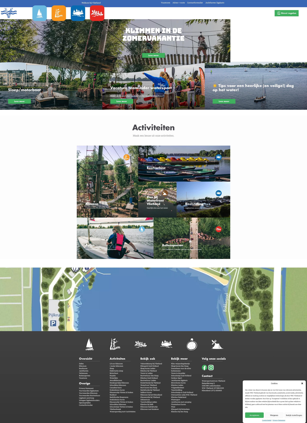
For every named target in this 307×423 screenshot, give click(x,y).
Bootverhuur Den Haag (149, 375)
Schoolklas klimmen (118, 385)
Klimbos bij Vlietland (148, 371)
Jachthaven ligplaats (214, 2)
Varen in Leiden (146, 373)
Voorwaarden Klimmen (88, 393)
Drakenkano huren (117, 390)
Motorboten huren (178, 383)
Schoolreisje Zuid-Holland (181, 375)
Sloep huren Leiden (147, 368)
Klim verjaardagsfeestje (180, 363)
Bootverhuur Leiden (148, 380)
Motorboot (114, 373)
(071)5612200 (219, 388)
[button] (302, 383)
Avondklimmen (116, 380)
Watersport (175, 399)
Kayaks (113, 375)
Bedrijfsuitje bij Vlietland (150, 390)
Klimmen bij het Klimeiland (151, 395)
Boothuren (83, 368)
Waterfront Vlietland (148, 385)
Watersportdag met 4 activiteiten (123, 411)
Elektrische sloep (116, 371)
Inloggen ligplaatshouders (89, 400)
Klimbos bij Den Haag (179, 411)
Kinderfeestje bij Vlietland (150, 383)
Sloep (112, 368)
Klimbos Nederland (178, 397)
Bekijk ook (147, 358)
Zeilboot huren (146, 392)
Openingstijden (85, 403)
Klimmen (82, 366)
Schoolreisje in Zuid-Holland (182, 392)
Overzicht (85, 358)
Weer (173, 407)
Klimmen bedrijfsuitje (149, 407)
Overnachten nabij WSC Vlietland (184, 395)
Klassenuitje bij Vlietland (150, 397)
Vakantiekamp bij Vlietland (151, 363)
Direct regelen (288, 13)
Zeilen (81, 363)
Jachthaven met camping (181, 402)
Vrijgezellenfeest (177, 387)
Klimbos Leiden (177, 385)
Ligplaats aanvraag (86, 398)
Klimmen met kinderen (149, 409)
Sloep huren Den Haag (179, 366)
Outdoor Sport (176, 378)
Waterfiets (114, 378)
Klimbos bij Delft (146, 404)
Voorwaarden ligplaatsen (89, 391)
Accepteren (254, 415)
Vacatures (165, 2)
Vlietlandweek (115, 409)
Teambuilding (176, 390)
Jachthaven (83, 371)
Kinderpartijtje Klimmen (119, 383)
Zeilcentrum (145, 399)
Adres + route (179, 2)
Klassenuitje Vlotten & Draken (121, 392)
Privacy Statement (279, 420)
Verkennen (83, 373)
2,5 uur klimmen (116, 363)
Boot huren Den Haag (148, 387)
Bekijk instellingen (294, 415)
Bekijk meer (179, 358)
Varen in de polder (178, 373)
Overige (84, 383)
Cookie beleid (266, 420)
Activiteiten (117, 358)
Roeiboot (113, 395)
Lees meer (153, 55)
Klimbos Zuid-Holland (149, 378)
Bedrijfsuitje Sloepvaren (119, 397)
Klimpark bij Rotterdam (180, 409)
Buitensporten (84, 375)
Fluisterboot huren (178, 404)
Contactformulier (195, 2)
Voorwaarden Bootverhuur (89, 395)
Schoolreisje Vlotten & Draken (121, 407)
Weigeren (274, 415)
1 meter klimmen (116, 366)
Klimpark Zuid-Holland (149, 366)
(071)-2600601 (216, 390)
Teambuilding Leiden (148, 402)
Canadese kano (116, 387)
